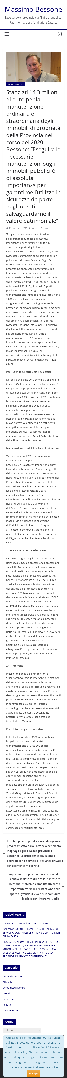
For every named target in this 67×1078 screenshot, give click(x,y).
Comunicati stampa (14, 987)
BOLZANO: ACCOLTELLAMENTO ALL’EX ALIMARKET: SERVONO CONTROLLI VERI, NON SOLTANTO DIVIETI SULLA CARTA (32, 932)
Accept (33, 1073)
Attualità (8, 982)
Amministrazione (15, 84)
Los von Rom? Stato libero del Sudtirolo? (26, 923)
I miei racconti (11, 999)
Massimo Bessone (33, 9)
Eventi (6, 993)
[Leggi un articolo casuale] (60, 34)
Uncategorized (11, 1010)
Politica (7, 1004)
